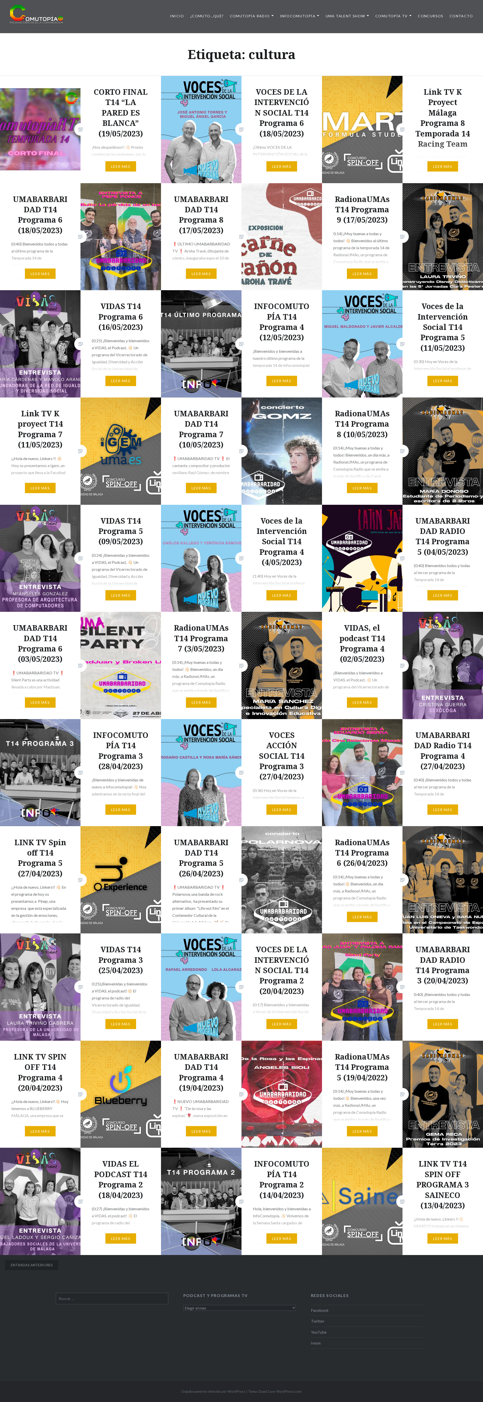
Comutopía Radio (250, 16)
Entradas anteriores (32, 1265)
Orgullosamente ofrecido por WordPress (213, 1391)
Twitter (318, 1321)
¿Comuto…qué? (207, 16)
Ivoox (316, 1342)
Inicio (177, 16)
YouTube (319, 1332)
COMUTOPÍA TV (391, 16)
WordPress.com (288, 1391)
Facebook (320, 1310)
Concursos (431, 16)
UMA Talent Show (345, 16)
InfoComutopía (297, 16)
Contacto (461, 16)
